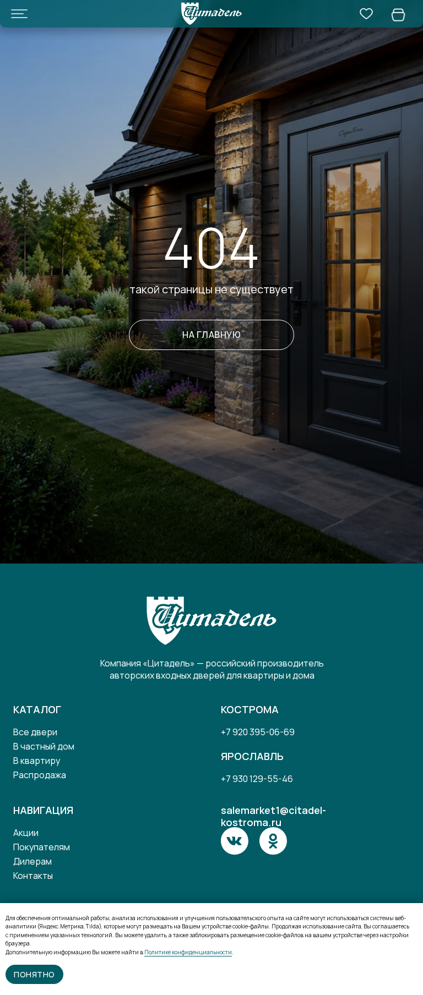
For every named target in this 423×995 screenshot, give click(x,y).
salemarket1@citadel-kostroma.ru (273, 816)
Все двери (35, 732)
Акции (26, 833)
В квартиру (36, 761)
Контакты (33, 876)
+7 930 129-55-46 (257, 779)
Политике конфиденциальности (188, 952)
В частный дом (43, 746)
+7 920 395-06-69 (258, 732)
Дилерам (32, 861)
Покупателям (41, 847)
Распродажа (39, 775)
